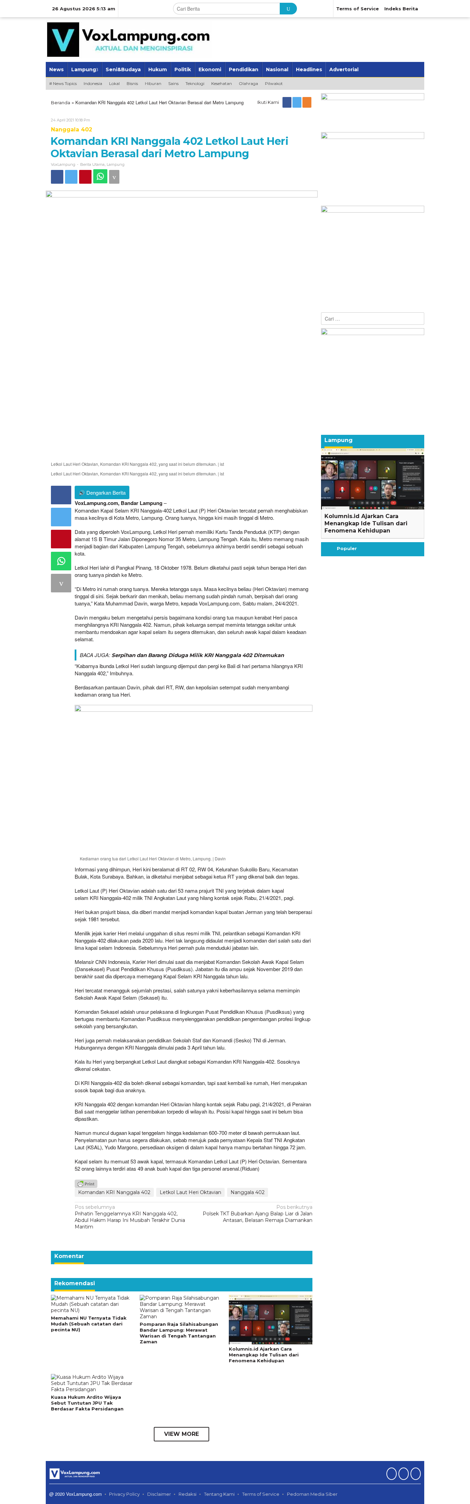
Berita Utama (92, 164)
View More (181, 1434)
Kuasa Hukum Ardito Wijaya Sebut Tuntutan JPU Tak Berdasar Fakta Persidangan (87, 1402)
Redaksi (187, 1494)
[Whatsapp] (100, 176)
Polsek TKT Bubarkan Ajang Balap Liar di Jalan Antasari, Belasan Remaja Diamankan (257, 1213)
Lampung (116, 164)
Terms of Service (260, 1494)
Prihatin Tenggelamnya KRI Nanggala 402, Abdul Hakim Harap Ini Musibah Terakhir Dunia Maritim (130, 1217)
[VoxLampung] (129, 39)
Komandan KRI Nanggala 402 (114, 1192)
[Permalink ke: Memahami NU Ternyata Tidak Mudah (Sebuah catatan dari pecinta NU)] (93, 1304)
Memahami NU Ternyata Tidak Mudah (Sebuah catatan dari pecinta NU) (89, 1323)
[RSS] (307, 102)
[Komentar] (114, 177)
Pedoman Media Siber (312, 1494)
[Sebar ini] (57, 177)
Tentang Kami (219, 1494)
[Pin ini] (85, 177)
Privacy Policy (124, 1494)
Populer (347, 548)
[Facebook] (287, 102)
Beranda (60, 102)
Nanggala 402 (71, 129)
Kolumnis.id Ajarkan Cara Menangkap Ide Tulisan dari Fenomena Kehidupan (264, 1354)
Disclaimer (159, 1494)
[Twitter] (297, 102)
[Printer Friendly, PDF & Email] (86, 1183)
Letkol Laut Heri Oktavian (190, 1192)
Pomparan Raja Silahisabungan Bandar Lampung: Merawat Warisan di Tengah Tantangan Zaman (179, 1332)
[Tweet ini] (71, 177)
